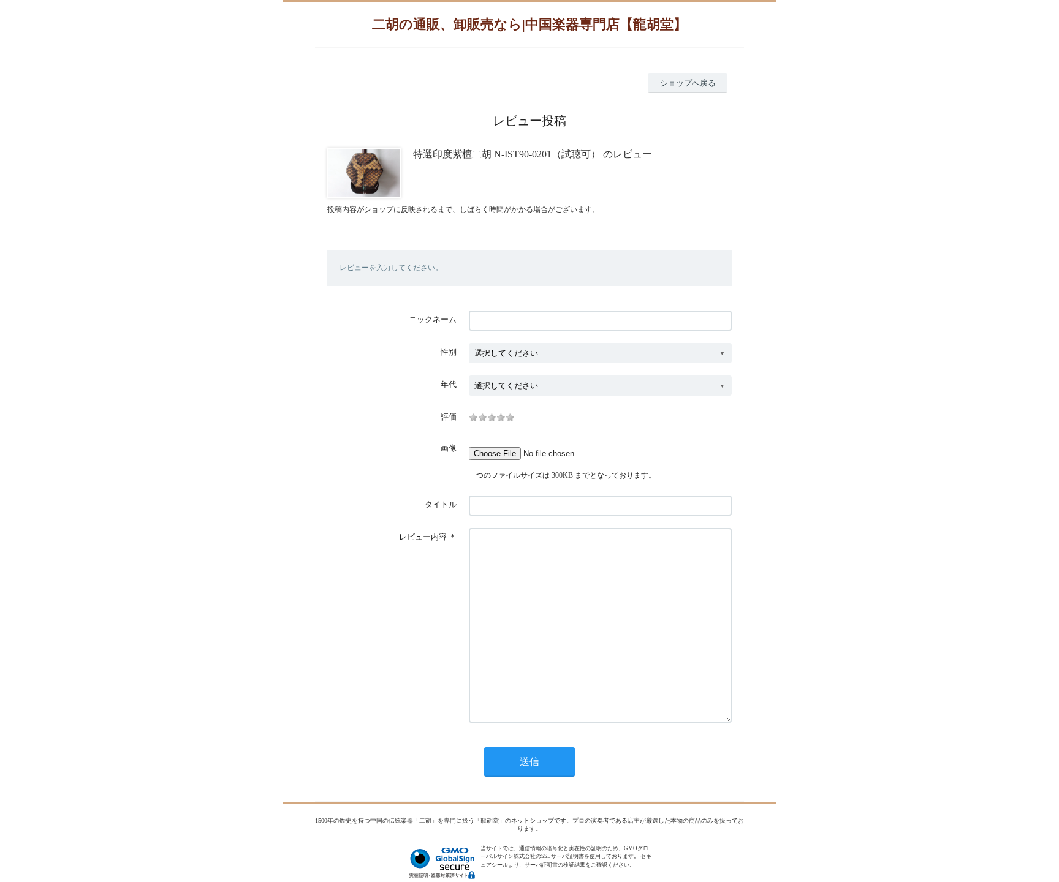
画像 (449, 448)
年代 (449, 384)
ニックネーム (433, 319)
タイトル (441, 504)
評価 (449, 416)
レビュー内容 (423, 536)
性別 (449, 351)
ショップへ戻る (688, 83)
